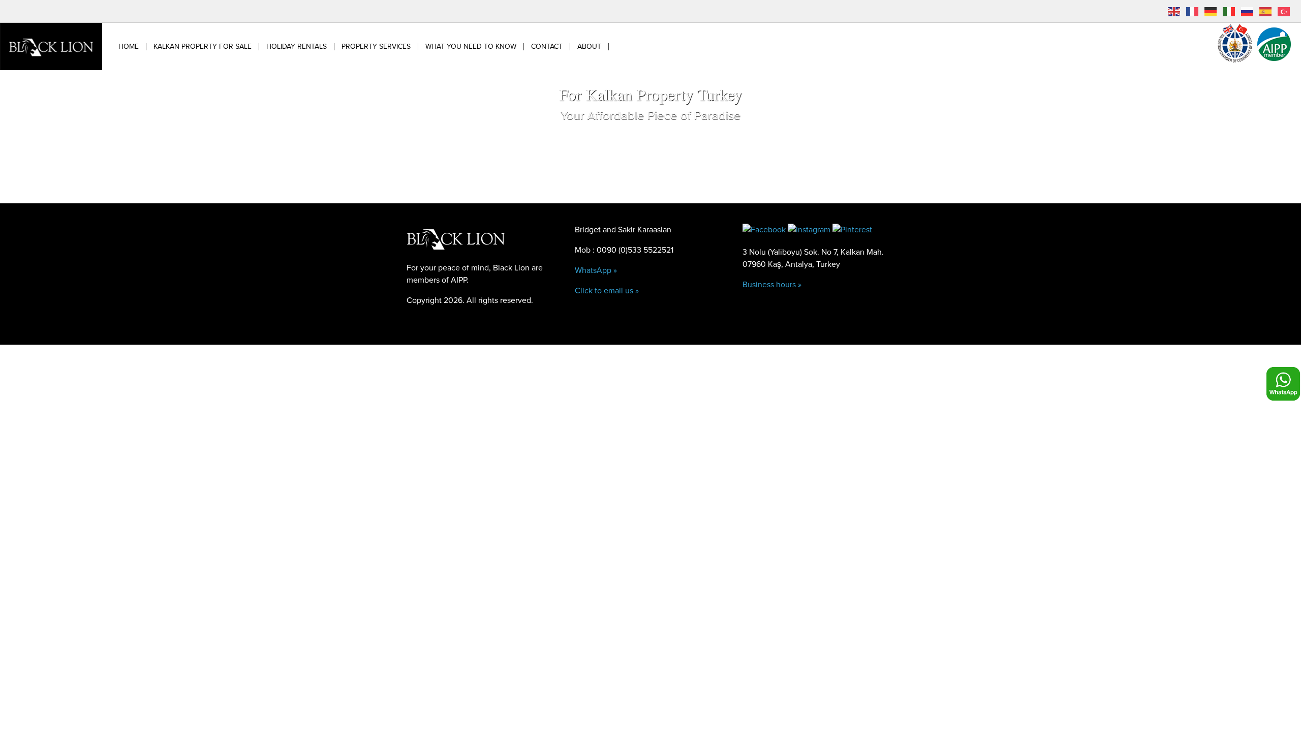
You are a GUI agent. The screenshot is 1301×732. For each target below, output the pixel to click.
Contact (547, 46)
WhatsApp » (596, 270)
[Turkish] (1284, 11)
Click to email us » (607, 291)
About (589, 46)
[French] (1192, 11)
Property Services (376, 46)
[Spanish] (1266, 11)
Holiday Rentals (296, 46)
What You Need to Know (470, 46)
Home (128, 46)
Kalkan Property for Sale (202, 46)
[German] (1211, 11)
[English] (1174, 11)
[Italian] (1229, 11)
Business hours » (771, 285)
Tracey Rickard (611, 332)
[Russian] (1247, 11)
